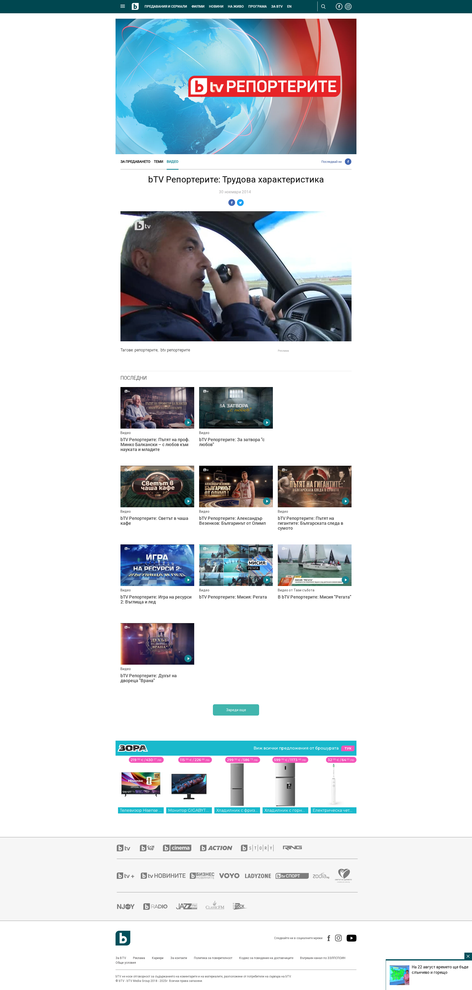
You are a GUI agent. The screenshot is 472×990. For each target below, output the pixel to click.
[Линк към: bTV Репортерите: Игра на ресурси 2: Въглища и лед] (157, 581)
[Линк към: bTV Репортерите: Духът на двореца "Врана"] (157, 660)
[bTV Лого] (123, 938)
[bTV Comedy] (151, 848)
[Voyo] (232, 875)
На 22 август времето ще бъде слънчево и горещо (440, 969)
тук (347, 748)
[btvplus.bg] (128, 875)
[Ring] (296, 848)
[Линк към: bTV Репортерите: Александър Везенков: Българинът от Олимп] (236, 503)
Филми (198, 6)
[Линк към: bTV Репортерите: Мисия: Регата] (236, 581)
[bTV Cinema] (181, 848)
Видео (172, 161)
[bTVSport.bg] (294, 875)
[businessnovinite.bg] (204, 875)
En (289, 6)
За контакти (178, 958)
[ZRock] (244, 906)
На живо (236, 6)
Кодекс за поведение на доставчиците (266, 958)
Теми (158, 161)
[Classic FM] (219, 906)
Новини (216, 6)
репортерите (146, 350)
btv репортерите (175, 350)
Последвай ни (331, 161)
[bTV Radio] (159, 906)
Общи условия (126, 962)
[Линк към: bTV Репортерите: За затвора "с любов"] (236, 424)
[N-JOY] (130, 906)
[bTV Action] (220, 848)
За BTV (121, 958)
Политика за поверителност (213, 958)
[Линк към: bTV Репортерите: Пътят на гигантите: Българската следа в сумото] (315, 503)
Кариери (157, 958)
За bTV (277, 6)
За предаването (135, 161)
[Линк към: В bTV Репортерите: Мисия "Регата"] (315, 581)
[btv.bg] (128, 848)
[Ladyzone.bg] (260, 875)
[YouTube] (349, 938)
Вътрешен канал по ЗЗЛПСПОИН (322, 958)
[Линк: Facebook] (326, 938)
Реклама (139, 958)
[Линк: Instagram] (336, 938)
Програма (257, 6)
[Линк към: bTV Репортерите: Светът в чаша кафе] (157, 503)
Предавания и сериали (166, 6)
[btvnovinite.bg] (165, 876)
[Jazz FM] (191, 906)
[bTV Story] (261, 848)
